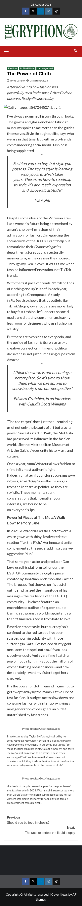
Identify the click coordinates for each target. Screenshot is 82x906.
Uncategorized (45, 68)
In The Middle (27, 68)
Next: (50, 830)
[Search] (75, 50)
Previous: (28, 820)
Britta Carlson (17, 80)
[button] (8, 51)
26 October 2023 (39, 80)
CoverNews (59, 894)
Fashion (12, 68)
